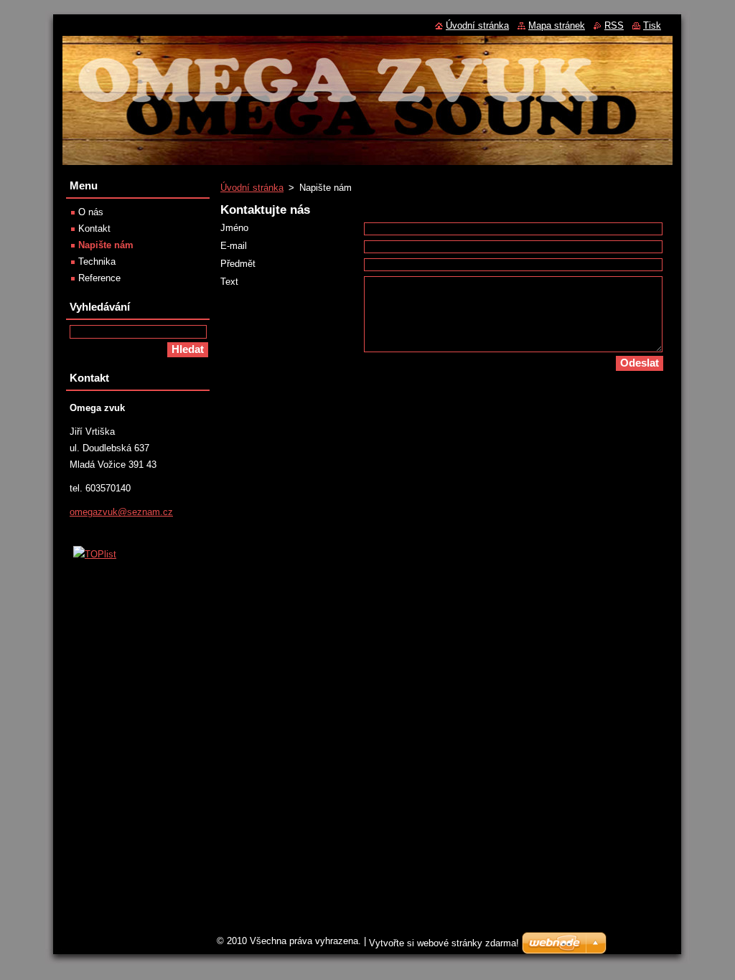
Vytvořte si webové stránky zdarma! (444, 943)
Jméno (234, 227)
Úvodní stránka (252, 187)
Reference (99, 278)
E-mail (233, 245)
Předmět (238, 263)
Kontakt (94, 228)
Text (229, 281)
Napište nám (106, 245)
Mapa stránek (556, 25)
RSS (614, 25)
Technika (97, 261)
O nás (90, 212)
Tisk (652, 25)
